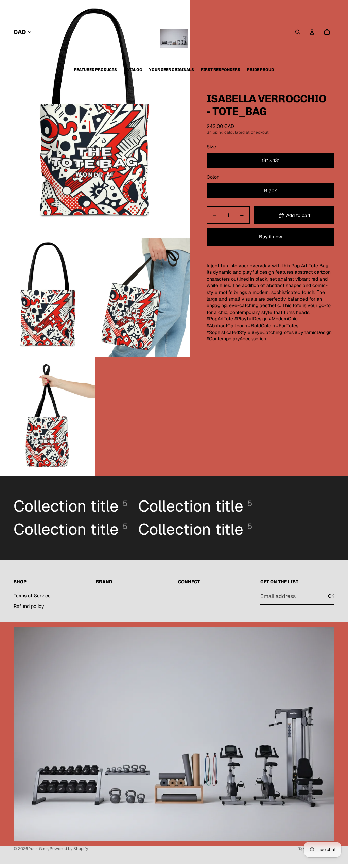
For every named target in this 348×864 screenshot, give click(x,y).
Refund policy (29, 606)
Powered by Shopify (69, 848)
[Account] (311, 31)
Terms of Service (32, 596)
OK (331, 596)
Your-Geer (38, 848)
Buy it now (270, 237)
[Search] (297, 31)
